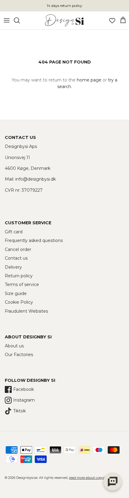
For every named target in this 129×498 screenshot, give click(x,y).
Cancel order (18, 249)
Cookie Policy (19, 302)
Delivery (13, 267)
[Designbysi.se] (64, 20)
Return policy (19, 275)
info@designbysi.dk (35, 179)
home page (89, 80)
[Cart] (123, 20)
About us (14, 346)
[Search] (19, 20)
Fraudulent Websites (26, 311)
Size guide (16, 293)
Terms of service (22, 284)
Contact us (16, 258)
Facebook (23, 389)
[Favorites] (112, 20)
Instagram (24, 400)
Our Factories (19, 354)
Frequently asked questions (34, 240)
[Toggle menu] (6, 20)
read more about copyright (90, 478)
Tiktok (19, 411)
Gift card (13, 231)
